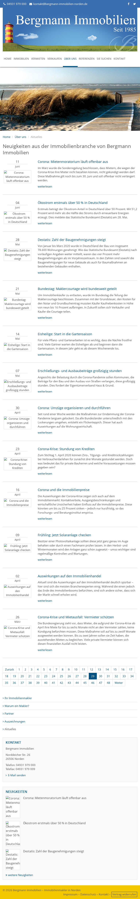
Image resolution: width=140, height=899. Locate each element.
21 (30, 676)
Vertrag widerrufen (124, 894)
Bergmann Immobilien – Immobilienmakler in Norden (47, 890)
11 (83, 669)
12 (91, 669)
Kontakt (119, 58)
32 (116, 676)
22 (38, 676)
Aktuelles (10, 729)
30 (100, 676)
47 (100, 683)
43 (69, 683)
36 (14, 683)
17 (130, 669)
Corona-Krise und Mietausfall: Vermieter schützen (76, 617)
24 (53, 676)
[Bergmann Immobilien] (70, 29)
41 (53, 683)
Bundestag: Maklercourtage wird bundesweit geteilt (77, 289)
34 (132, 676)
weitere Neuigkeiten (20, 875)
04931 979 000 (16, 4)
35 (6, 683)
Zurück (9, 669)
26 (69, 676)
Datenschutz (88, 894)
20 (22, 676)
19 (14, 676)
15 (115, 669)
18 (6, 676)
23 (45, 676)
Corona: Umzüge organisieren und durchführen (74, 408)
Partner (9, 713)
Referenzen (87, 58)
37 (22, 683)
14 (107, 669)
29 (92, 676)
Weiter (119, 683)
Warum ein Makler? (17, 706)
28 (85, 676)
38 (30, 683)
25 (61, 676)
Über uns (70, 58)
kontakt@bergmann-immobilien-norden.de (60, 4)
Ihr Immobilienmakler (18, 698)
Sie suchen (104, 58)
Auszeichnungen (15, 721)
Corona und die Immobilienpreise (64, 490)
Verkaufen (54, 58)
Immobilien (21, 58)
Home (7, 58)
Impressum (70, 894)
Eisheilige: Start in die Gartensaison (65, 334)
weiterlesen (45, 186)
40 (45, 683)
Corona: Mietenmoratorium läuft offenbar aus (73, 161)
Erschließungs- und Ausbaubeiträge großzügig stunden (80, 371)
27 (77, 676)
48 (108, 683)
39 (38, 683)
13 (99, 669)
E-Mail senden (16, 775)
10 (75, 669)
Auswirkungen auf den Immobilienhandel (69, 576)
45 (85, 683)
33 (124, 676)
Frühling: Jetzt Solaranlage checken (64, 535)
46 (92, 683)
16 (123, 669)
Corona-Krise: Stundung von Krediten (66, 449)
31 (108, 676)
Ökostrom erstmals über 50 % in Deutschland (73, 202)
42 (61, 683)
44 (77, 683)
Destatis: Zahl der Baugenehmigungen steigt (72, 239)
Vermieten (38, 58)
